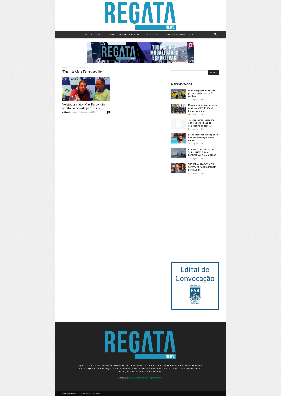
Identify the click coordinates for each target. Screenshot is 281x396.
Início (64, 67)
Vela (64, 99)
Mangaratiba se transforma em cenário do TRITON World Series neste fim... (203, 108)
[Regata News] (140, 15)
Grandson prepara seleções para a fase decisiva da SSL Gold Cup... (201, 93)
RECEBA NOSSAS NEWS (175, 34)
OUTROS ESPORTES (152, 34)
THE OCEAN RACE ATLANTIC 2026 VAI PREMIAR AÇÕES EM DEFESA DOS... (202, 167)
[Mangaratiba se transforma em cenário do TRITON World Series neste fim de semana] (178, 109)
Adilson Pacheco (69, 112)
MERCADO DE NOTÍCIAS (129, 34)
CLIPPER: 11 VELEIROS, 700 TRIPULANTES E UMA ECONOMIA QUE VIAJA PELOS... (203, 152)
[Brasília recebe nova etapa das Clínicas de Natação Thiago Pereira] (178, 138)
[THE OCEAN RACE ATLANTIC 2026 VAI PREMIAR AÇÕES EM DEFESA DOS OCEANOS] (178, 168)
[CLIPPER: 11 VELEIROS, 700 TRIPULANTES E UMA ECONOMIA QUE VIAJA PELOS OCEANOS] (178, 153)
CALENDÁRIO (96, 34)
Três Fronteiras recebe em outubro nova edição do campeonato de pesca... (201, 123)
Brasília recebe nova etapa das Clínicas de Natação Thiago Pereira (203, 138)
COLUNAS (111, 34)
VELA (85, 34)
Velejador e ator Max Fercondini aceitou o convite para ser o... (84, 106)
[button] (215, 34)
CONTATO (193, 34)
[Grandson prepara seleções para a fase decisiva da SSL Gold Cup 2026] (178, 94)
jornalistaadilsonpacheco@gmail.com (144, 377)
